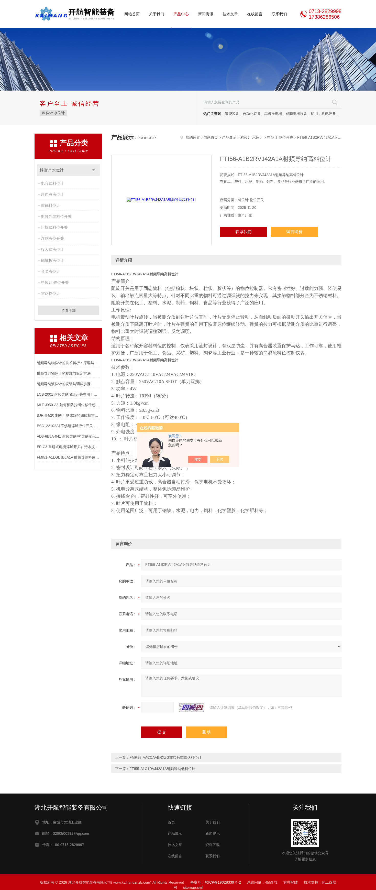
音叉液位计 (50, 271)
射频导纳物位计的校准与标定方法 (64, 373)
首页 (171, 822)
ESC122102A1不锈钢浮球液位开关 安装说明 (68, 426)
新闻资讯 (205, 14)
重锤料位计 (50, 205)
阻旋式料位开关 (54, 227)
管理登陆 (290, 882)
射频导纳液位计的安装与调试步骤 (64, 384)
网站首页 (132, 14)
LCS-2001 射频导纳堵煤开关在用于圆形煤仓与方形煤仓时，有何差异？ (68, 394)
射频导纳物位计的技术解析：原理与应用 (68, 363)
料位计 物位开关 (55, 282)
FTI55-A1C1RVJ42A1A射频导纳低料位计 (162, 769)
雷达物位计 (50, 293)
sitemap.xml (193, 887)
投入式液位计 (52, 249)
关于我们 (156, 14)
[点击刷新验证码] (191, 707)
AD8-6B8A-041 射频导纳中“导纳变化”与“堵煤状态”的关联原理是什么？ (68, 436)
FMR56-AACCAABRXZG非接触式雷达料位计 (165, 757)
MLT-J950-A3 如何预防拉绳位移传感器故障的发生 (68, 405)
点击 (93, 170)
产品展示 (229, 137)
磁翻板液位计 (52, 260)
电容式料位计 (52, 183)
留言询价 (294, 232)
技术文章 (230, 14)
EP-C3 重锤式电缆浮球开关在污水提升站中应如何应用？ (68, 447)
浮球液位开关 (52, 238)
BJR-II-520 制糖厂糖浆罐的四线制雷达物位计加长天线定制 (68, 415)
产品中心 (181, 14)
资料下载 (212, 845)
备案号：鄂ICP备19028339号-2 (215, 882)
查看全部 (68, 310)
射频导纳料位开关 (56, 216)
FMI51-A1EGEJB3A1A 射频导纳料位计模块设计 (68, 457)
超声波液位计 (52, 194)
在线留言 (254, 14)
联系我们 (279, 14)
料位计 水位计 (53, 113)
